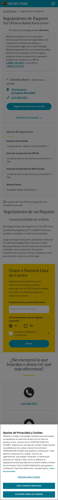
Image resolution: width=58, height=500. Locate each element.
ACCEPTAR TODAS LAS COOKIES (29, 494)
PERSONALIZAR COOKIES (29, 477)
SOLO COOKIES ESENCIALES (29, 486)
